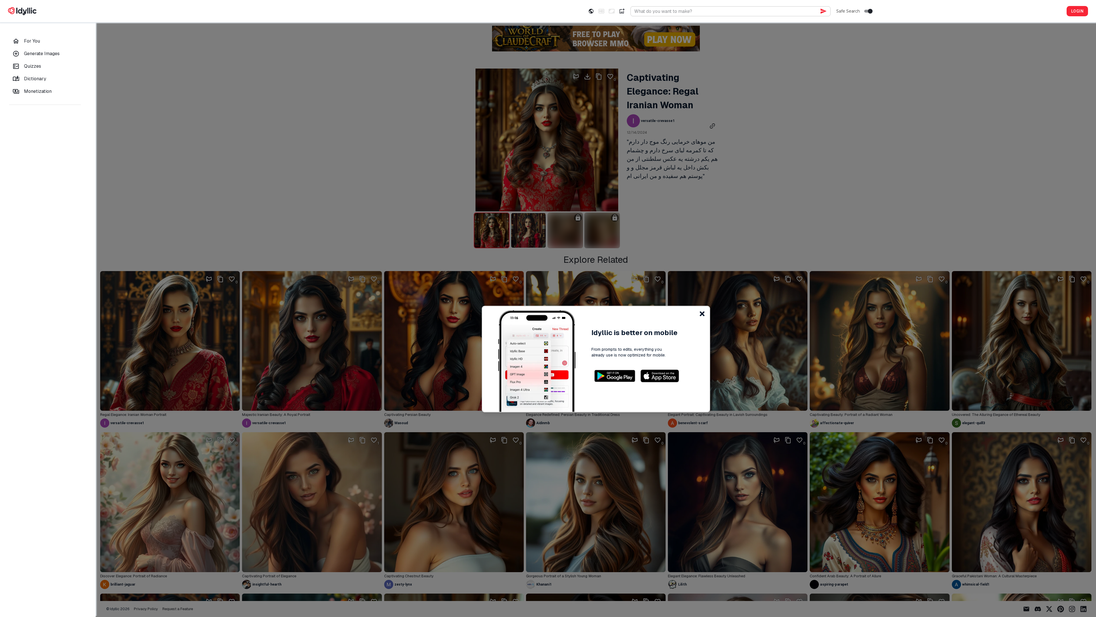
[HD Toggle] (601, 11)
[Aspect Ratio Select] (612, 11)
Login (1077, 11)
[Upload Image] (622, 11)
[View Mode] (591, 11)
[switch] (870, 11)
